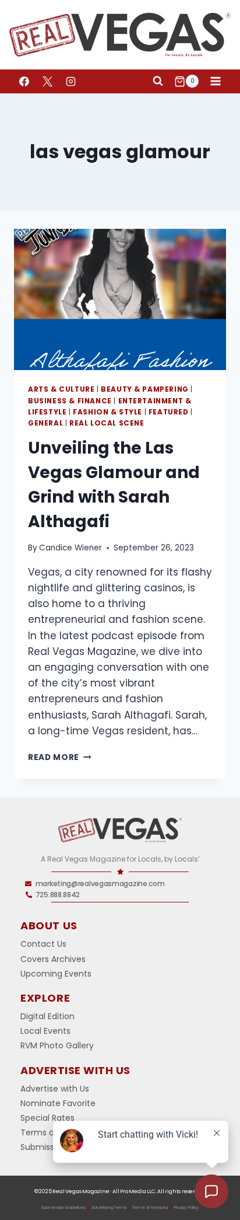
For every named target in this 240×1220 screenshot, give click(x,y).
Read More (59, 757)
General (45, 423)
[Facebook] (24, 81)
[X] (47, 81)
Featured (169, 412)
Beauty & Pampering (145, 389)
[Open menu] (215, 81)
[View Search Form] (157, 81)
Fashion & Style (107, 412)
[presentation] (120, 300)
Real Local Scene (106, 423)
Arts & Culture (61, 389)
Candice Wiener (70, 547)
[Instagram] (70, 81)
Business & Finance (70, 401)
